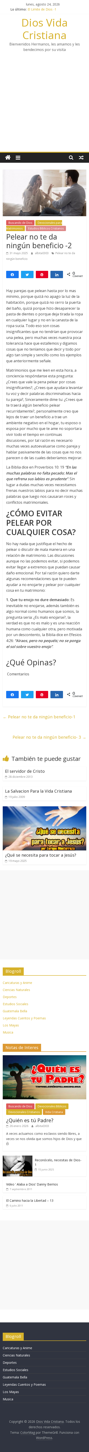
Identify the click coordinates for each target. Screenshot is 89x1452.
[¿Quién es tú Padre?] (44, 1057)
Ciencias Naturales (16, 990)
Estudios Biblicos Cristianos (46, 228)
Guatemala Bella (15, 1011)
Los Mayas (11, 1025)
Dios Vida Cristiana (44, 28)
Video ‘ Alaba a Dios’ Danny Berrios (32, 1184)
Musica (8, 1032)
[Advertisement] (44, 104)
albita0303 (42, 253)
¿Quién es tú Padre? (29, 1120)
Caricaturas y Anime (17, 982)
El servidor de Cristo (25, 771)
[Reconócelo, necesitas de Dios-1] (17, 1158)
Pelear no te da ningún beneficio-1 (39, 716)
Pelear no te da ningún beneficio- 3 (49, 737)
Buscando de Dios (20, 223)
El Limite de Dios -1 (42, 9)
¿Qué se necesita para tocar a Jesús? (40, 855)
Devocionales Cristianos (24, 1112)
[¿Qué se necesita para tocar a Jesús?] (44, 809)
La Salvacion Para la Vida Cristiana (38, 791)
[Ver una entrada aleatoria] (81, 157)
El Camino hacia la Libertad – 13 (29, 1200)
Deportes (10, 997)
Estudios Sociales (15, 1004)
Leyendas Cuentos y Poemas (24, 1018)
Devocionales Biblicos (52, 1106)
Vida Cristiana (54, 1112)
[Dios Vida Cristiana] (8, 158)
